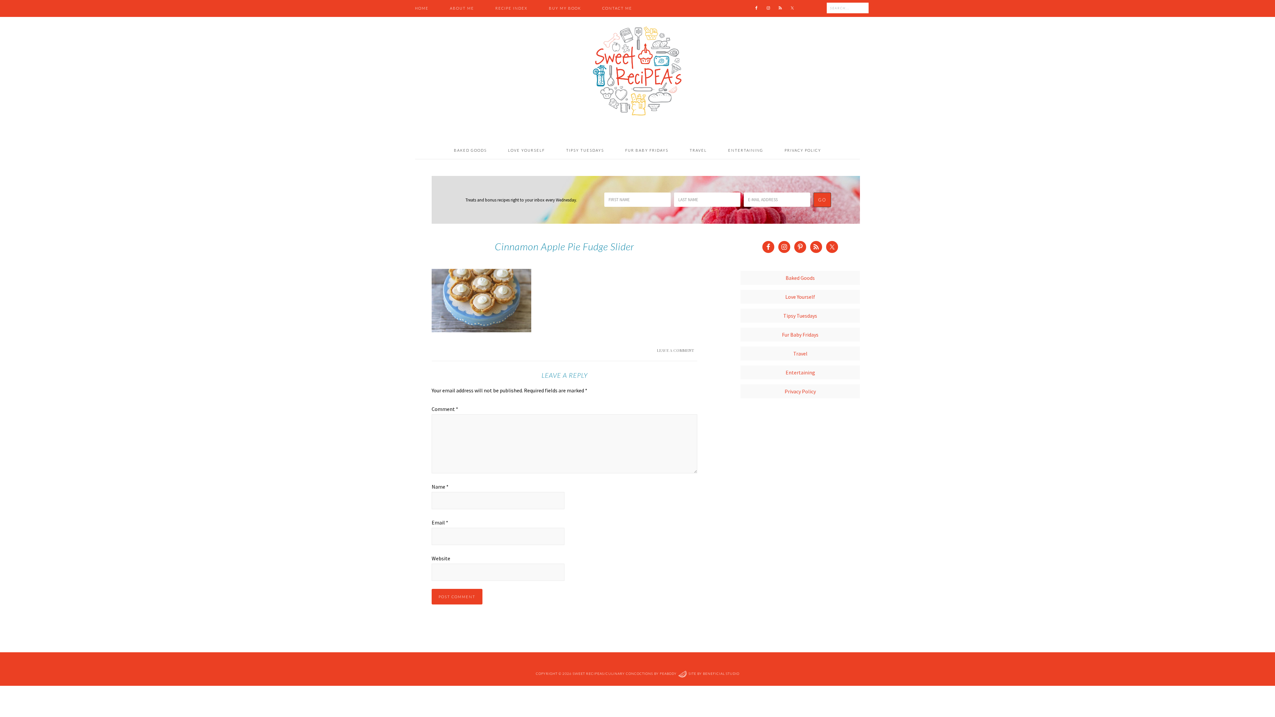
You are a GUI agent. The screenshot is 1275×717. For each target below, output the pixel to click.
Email (440, 522)
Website (441, 558)
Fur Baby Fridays (800, 334)
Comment (445, 409)
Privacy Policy (800, 391)
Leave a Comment (675, 350)
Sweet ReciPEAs (637, 71)
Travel (800, 353)
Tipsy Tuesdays (800, 315)
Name (440, 486)
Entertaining (800, 372)
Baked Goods (800, 278)
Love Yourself (800, 296)
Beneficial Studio (721, 674)
